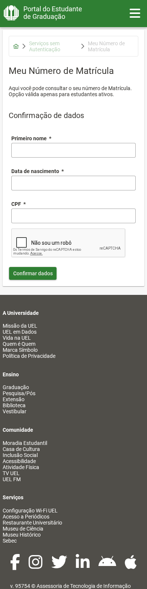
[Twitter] (59, 566)
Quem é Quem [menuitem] (19, 344)
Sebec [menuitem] (10, 541)
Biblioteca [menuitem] (14, 405)
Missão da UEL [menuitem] (20, 326)
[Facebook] (15, 566)
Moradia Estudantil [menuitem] (25, 443)
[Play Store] (107, 566)
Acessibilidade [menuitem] (19, 461)
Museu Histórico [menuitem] (22, 535)
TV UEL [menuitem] (11, 473)
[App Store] (131, 566)
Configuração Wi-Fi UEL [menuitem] (30, 511)
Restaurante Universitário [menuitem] (32, 523)
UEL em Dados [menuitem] (20, 332)
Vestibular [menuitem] (14, 411)
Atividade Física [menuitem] (21, 467)
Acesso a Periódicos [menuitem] (26, 517)
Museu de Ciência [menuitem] (23, 529)
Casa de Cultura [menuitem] (21, 449)
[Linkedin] (83, 566)
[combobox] (73, 183)
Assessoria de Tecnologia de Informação (84, 586)
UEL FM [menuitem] (12, 479)
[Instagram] (36, 566)
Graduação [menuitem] (16, 387)
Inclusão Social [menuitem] (20, 455)
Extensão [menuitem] (13, 399)
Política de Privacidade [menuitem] (29, 356)
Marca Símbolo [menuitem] (20, 350)
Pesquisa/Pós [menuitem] (19, 393)
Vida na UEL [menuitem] (17, 338)
